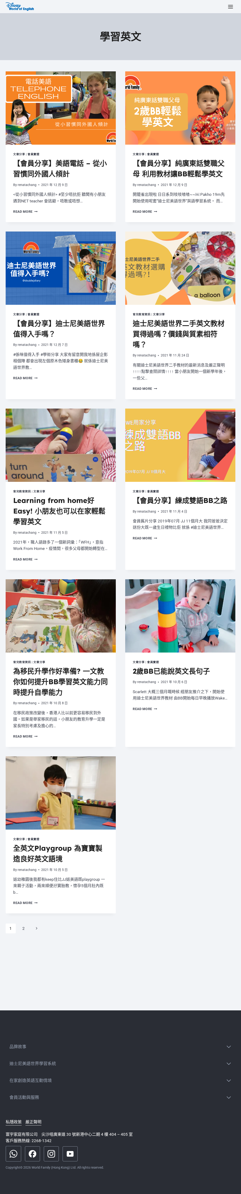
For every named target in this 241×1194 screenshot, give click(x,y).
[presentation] (61, 108)
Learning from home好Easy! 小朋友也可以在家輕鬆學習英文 (59, 511)
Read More (25, 211)
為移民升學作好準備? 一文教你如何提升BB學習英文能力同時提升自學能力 (60, 682)
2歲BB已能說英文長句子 (171, 671)
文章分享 (19, 154)
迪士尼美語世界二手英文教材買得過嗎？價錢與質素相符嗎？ (179, 334)
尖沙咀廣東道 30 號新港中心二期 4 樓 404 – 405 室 (87, 1134)
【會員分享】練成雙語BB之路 (180, 500)
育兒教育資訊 (142, 314)
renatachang (27, 185)
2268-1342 (42, 1140)
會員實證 (33, 154)
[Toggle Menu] (230, 7)
